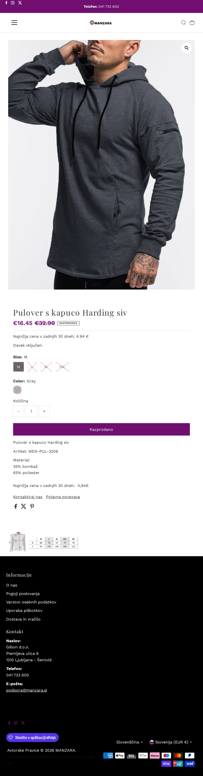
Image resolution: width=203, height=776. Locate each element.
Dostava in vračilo (23, 619)
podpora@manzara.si (26, 690)
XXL (62, 367)
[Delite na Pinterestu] (32, 507)
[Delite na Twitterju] (24, 507)
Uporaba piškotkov (24, 610)
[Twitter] (20, 7)
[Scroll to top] (193, 766)
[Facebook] (6, 7)
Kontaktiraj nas (27, 497)
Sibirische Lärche (57, 756)
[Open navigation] (30, 22)
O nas (11, 585)
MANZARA (65, 750)
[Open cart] (192, 23)
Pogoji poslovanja (23, 593)
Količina (20, 401)
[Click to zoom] (186, 48)
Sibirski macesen (23, 756)
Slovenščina (127, 742)
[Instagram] (13, 7)
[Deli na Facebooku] (16, 507)
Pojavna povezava (63, 497)
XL (46, 367)
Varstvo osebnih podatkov (31, 602)
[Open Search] (183, 22)
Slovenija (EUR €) (171, 742)
